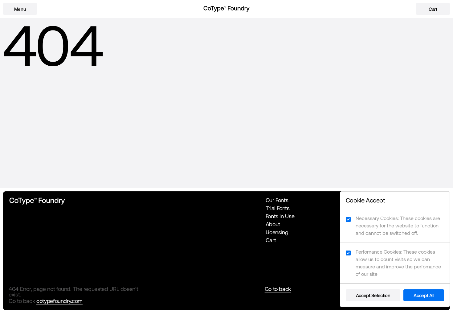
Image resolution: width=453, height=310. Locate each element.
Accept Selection (373, 295)
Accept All (424, 295)
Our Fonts (277, 200)
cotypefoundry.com (59, 301)
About (273, 224)
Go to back (278, 289)
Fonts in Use (280, 216)
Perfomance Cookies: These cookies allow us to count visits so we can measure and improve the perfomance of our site (398, 263)
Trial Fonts (278, 208)
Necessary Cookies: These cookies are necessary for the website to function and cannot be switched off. (398, 225)
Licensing (277, 232)
